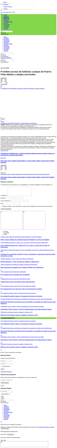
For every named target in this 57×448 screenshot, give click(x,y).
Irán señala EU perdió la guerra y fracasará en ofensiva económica (21, 296)
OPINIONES (7, 24)
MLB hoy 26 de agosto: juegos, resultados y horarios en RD (19, 315)
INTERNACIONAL (8, 22)
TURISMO (6, 27)
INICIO (5, 15)
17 (1, 326)
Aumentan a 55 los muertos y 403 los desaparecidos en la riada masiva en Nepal (26, 309)
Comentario (4, 195)
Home (2, 68)
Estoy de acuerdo (5, 428)
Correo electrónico (6, 201)
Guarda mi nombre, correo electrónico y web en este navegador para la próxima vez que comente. (27, 206)
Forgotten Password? (6, 371)
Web (2, 203)
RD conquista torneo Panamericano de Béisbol (15, 274)
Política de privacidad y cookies (46, 427)
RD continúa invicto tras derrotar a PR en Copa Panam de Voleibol (21, 289)
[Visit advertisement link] (28, 15)
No (5, 440)
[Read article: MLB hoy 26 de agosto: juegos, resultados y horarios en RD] (28, 344)
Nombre (3, 198)
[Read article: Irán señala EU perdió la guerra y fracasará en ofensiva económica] (28, 321)
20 (1, 335)
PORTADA (6, 16)
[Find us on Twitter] (1, 422)
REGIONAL (6, 17)
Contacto (6, 29)
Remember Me (6, 366)
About (5, 2)
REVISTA (6, 23)
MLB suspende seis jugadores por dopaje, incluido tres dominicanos (22, 267)
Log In (2, 385)
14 (1, 342)
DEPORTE (6, 20)
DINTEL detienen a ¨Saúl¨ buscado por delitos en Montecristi (20, 262)
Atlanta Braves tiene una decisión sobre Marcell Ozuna (18, 282)
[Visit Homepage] (17, 8)
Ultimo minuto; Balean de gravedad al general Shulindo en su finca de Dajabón (25, 240)
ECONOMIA (7, 19)
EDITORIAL (6, 26)
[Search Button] (13, 59)
